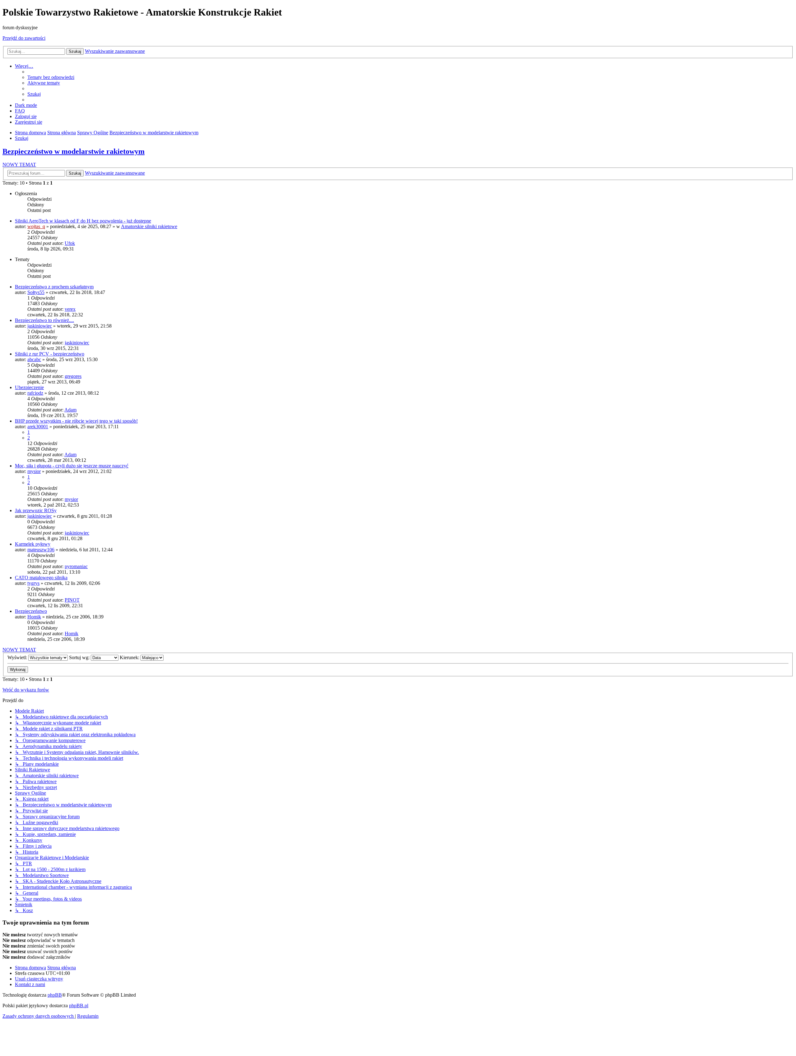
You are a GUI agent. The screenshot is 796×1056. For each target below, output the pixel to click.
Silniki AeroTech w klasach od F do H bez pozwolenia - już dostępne (83, 220)
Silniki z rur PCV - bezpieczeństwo (49, 353)
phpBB (55, 995)
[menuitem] (50, 77)
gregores (73, 376)
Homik (34, 616)
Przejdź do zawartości (23, 38)
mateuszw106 (40, 549)
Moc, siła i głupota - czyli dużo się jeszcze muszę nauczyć (71, 465)
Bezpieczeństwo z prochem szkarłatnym (54, 286)
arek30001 (37, 426)
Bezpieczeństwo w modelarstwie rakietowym (73, 151)
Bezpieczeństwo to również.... (44, 320)
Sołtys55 (35, 292)
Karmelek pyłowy (32, 544)
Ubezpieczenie (29, 387)
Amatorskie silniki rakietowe (149, 226)
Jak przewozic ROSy (36, 510)
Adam (70, 409)
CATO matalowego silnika (41, 577)
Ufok (70, 243)
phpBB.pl (78, 1005)
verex (70, 309)
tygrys (33, 583)
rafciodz (35, 393)
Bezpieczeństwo (31, 611)
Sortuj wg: (80, 657)
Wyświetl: (17, 657)
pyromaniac (76, 566)
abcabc (34, 359)
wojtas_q (36, 226)
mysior (34, 471)
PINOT (72, 600)
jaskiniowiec (39, 325)
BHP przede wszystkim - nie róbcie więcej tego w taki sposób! (76, 421)
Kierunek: (130, 657)
